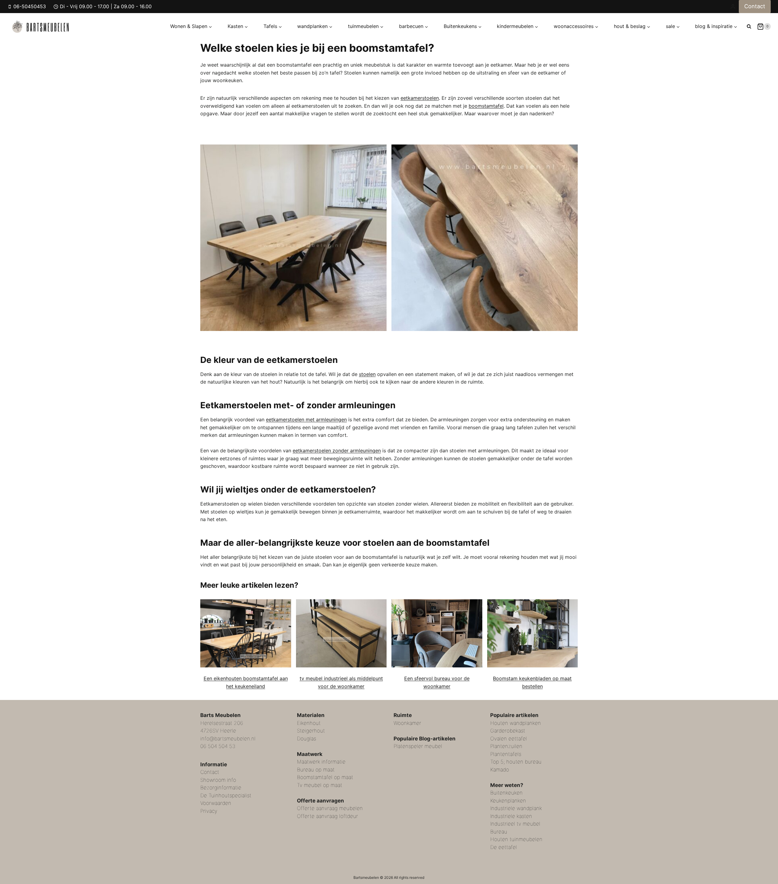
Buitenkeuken (506, 793)
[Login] (733, 6)
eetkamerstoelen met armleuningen (306, 419)
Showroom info (218, 780)
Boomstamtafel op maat (325, 777)
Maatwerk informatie (321, 762)
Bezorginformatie (220, 788)
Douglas (306, 739)
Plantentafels (505, 754)
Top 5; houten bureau (516, 762)
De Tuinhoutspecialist (225, 795)
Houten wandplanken (515, 723)
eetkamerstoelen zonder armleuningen (337, 450)
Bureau (498, 832)
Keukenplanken (508, 801)
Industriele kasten (511, 816)
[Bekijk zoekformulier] (749, 27)
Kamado (499, 770)
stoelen (367, 374)
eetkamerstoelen (420, 98)
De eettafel (503, 847)
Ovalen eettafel (508, 739)
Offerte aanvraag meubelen (330, 808)
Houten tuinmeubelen (516, 839)
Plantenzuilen (506, 746)
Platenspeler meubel (418, 746)
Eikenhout (309, 723)
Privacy (208, 811)
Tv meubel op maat (319, 785)
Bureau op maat (316, 770)
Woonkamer (407, 723)
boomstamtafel (486, 106)
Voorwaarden (215, 803)
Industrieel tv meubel (515, 824)
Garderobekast (507, 731)
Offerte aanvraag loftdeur (327, 816)
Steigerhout (311, 731)
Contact (754, 6)
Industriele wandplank (516, 808)
